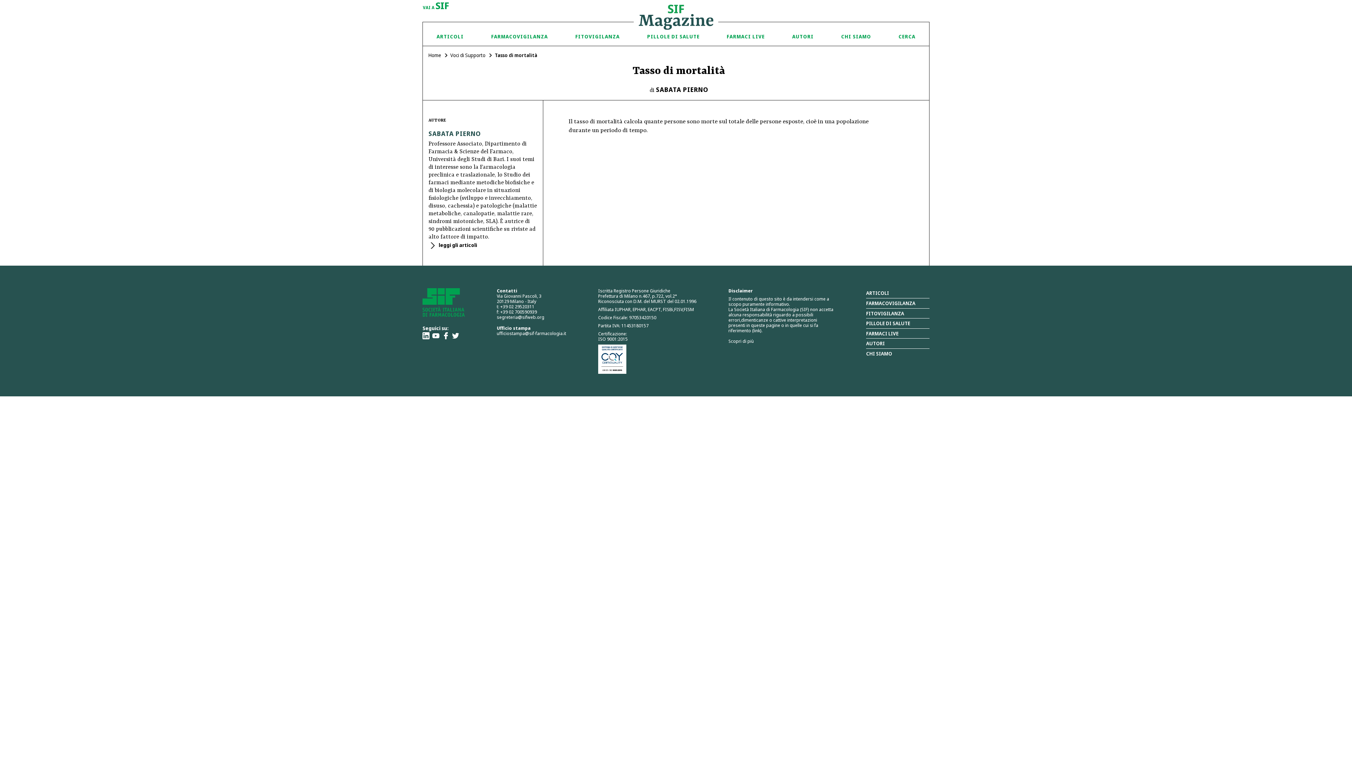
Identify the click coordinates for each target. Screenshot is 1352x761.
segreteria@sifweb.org (520, 317)
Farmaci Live (746, 36)
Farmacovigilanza (519, 36)
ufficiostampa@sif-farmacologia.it (531, 333)
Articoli (450, 36)
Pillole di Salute (673, 36)
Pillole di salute (888, 323)
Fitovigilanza (597, 36)
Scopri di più (741, 341)
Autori (803, 36)
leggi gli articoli (457, 245)
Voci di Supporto (468, 55)
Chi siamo (856, 36)
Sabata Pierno (682, 89)
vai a (436, 6)
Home (434, 55)
